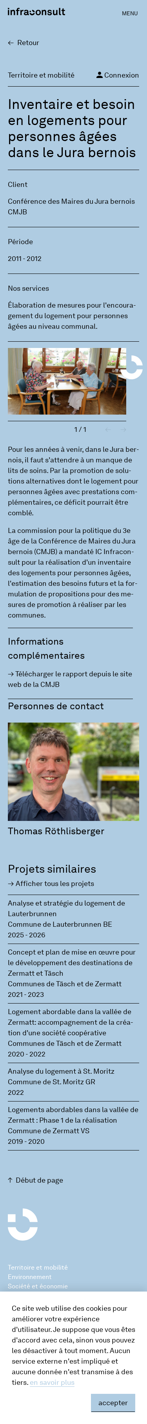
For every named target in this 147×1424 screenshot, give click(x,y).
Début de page (39, 1180)
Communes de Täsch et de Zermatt (65, 984)
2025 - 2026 (26, 935)
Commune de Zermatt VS (48, 1131)
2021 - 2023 (26, 994)
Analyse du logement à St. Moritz (61, 1071)
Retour (28, 42)
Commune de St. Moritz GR (51, 1082)
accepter (113, 1403)
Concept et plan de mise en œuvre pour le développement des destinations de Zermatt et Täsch (72, 963)
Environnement (30, 1277)
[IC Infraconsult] (36, 11)
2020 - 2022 (26, 1054)
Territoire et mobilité (38, 1267)
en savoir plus (52, 1382)
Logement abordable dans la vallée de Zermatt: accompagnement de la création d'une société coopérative (70, 1022)
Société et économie (38, 1286)
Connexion (117, 75)
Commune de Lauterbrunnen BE (60, 924)
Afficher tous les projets (55, 883)
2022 (16, 1092)
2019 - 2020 (26, 1141)
